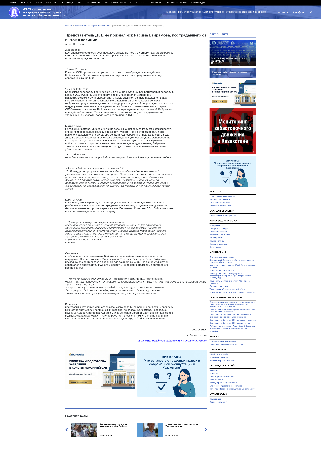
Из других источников (98, 25)
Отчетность (215, 247)
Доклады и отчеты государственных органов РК (232, 292)
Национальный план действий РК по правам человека (230, 282)
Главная (13, 3)
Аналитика (215, 370)
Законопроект (216, 380)
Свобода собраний (176, 3)
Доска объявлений (45, 3)
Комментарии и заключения (223, 341)
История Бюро (216, 225)
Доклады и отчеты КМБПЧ (222, 270)
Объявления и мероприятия (223, 215)
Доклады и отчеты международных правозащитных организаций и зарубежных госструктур (230, 276)
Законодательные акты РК (222, 376)
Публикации (80, 25)
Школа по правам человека (222, 360)
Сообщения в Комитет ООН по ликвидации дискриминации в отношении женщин (230, 316)
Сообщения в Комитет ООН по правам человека (233, 320)
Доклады (214, 373)
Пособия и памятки (219, 357)
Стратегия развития (219, 231)
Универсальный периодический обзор (227, 289)
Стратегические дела (220, 202)
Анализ (140, 3)
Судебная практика (219, 286)
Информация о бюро (71, 3)
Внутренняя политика (220, 235)
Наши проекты (216, 238)
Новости (26, 3)
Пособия (214, 331)
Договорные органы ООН (118, 3)
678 (69, 44)
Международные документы (223, 383)
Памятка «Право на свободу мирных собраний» (232, 389)
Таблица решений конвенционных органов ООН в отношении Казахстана (232, 311)
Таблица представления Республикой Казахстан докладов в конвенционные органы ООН (232, 327)
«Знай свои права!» (219, 354)
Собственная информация (222, 196)
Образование (155, 3)
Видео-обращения (218, 402)
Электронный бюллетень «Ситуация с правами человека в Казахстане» (232, 261)
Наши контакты (217, 241)
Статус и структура (219, 228)
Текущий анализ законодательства (226, 344)
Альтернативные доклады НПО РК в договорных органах (232, 266)
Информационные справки (222, 257)
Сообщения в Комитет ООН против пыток (230, 323)
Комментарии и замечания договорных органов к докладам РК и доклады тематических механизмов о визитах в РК (232, 304)
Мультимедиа (198, 3)
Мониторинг (94, 3)
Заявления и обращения (221, 205)
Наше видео (215, 399)
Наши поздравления (219, 244)
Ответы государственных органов (226, 386)
